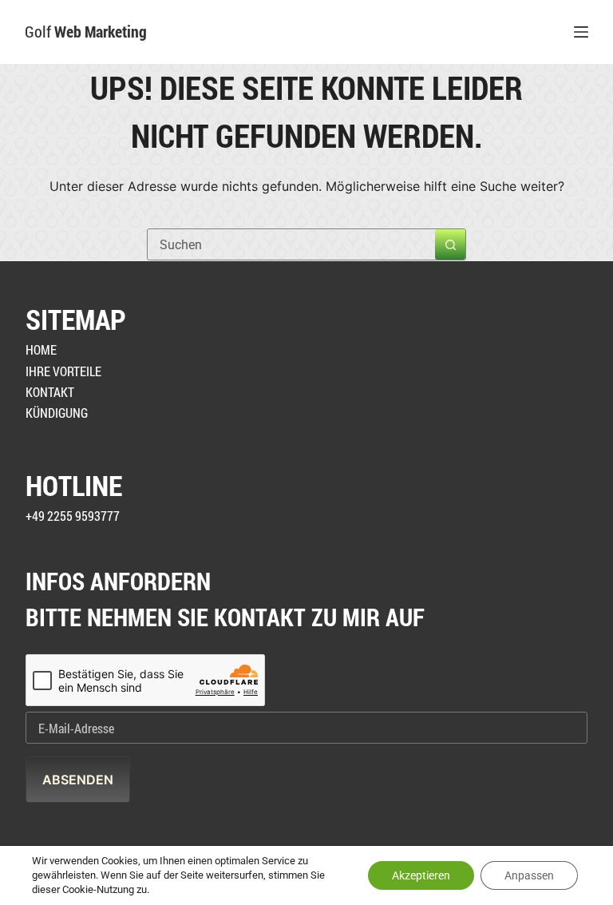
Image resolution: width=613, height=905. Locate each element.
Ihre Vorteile (63, 371)
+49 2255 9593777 (73, 515)
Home (41, 349)
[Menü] (581, 32)
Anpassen (529, 875)
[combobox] (291, 244)
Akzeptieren (421, 875)
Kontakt (50, 391)
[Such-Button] (450, 244)
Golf (86, 31)
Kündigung (57, 412)
